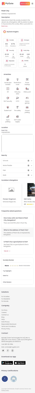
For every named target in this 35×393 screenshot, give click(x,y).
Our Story (4, 310)
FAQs (3, 319)
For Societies (5, 296)
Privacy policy (5, 390)
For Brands (4, 301)
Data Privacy (5, 322)
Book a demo (25, 3)
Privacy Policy (5, 329)
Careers (4, 312)
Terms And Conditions (8, 326)
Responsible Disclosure (8, 324)
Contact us (5, 315)
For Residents (5, 299)
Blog (2, 317)
